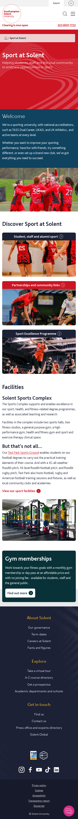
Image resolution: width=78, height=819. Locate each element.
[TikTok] (48, 771)
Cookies (39, 790)
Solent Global (39, 734)
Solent (56, 3)
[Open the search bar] (65, 14)
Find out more (17, 593)
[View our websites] (71, 3)
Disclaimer (39, 805)
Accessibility (39, 795)
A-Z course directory (39, 677)
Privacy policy (39, 785)
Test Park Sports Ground (23, 452)
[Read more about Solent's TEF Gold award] (33, 756)
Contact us (39, 720)
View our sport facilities (18, 491)
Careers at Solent (39, 640)
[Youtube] (39, 771)
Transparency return (39, 800)
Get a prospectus (39, 684)
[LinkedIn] (56, 771)
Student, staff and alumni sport (36, 236)
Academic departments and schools (39, 691)
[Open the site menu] (73, 14)
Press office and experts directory (39, 727)
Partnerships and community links (36, 285)
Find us (39, 714)
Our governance (39, 627)
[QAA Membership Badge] (44, 756)
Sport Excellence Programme (36, 333)
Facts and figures (39, 647)
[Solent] (11, 13)
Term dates (39, 634)
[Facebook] (30, 771)
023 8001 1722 (67, 25)
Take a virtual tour (39, 670)
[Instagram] (21, 771)
